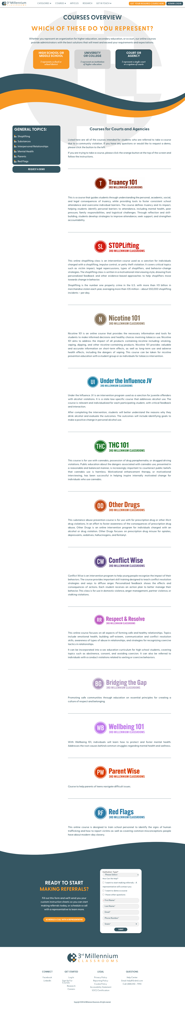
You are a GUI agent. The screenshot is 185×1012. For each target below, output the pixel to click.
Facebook (47, 978)
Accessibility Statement (100, 987)
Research (71, 986)
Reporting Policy (100, 981)
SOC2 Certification (100, 991)
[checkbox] (121, 889)
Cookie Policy (100, 984)
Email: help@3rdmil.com (132, 981)
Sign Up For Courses (67, 982)
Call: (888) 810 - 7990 (132, 984)
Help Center (132, 978)
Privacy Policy (100, 978)
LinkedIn (47, 981)
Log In (71, 978)
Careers (71, 989)
